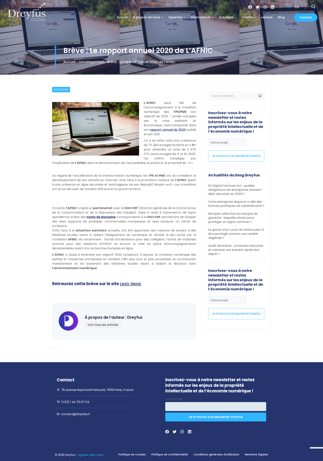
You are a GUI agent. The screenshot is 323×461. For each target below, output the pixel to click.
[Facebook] (250, 7)
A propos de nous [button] (146, 17)
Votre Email (218, 142)
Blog (281, 17)
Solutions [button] (226, 17)
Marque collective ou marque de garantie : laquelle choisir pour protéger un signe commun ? (232, 217)
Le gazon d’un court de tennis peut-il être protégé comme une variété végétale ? (236, 234)
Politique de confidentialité (169, 454)
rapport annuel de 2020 (168, 130)
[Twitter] (257, 7)
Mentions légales (256, 454)
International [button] (200, 17)
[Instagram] (265, 7)
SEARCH (260, 96)
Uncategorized (91, 61)
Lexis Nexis (130, 284)
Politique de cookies (132, 454)
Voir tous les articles (102, 325)
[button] (313, 6)
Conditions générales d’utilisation (216, 454)
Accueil (122, 17)
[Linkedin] (272, 7)
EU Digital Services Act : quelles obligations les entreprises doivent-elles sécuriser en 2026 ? (235, 190)
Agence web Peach (91, 455)
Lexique (266, 17)
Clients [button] (247, 17)
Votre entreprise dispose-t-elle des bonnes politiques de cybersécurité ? (236, 204)
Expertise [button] (175, 17)
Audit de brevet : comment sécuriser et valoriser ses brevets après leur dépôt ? (235, 250)
